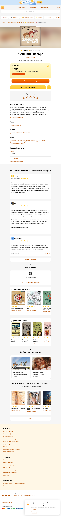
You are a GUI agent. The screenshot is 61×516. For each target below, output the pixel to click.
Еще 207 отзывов (30, 259)
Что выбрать (21, 7)
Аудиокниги (15, 17)
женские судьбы (31, 140)
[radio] (24, 97)
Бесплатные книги (28, 17)
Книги (5, 17)
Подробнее (33, 509)
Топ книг (49, 17)
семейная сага (41, 140)
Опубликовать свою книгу (17, 161)
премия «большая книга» (17, 143)
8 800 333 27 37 (18, 495)
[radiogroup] (30, 97)
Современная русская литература (20, 132)
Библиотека (33, 7)
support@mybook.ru (29, 495)
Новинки (40, 17)
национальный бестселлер (18, 140)
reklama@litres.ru (7, 502)
